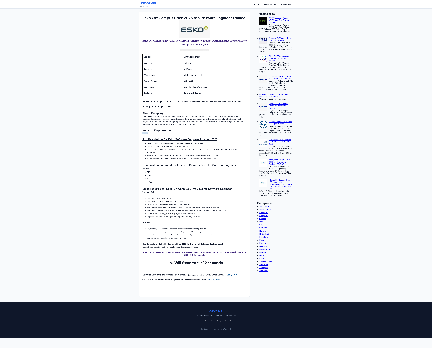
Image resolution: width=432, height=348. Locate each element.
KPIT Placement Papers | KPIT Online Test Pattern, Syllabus (279, 20)
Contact (228, 321)
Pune (261, 258)
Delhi (261, 221)
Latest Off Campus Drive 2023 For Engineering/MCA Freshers (273, 95)
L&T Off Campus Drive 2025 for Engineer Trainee (280, 122)
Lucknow (263, 246)
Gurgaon (263, 225)
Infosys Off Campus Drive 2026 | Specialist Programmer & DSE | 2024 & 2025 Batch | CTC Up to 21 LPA (280, 184)
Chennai (262, 218)
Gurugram (263, 228)
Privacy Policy (216, 321)
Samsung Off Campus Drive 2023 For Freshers (280, 39)
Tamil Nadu (263, 264)
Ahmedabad (264, 206)
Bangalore (263, 212)
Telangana (263, 267)
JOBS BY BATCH (269, 4)
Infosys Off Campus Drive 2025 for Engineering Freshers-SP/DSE (279, 162)
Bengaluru (263, 215)
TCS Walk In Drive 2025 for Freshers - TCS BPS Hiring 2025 (280, 141)
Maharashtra (264, 249)
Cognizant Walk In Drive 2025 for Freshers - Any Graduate (281, 77)
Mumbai (262, 252)
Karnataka (263, 237)
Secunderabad (265, 261)
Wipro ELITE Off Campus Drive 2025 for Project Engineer (279, 58)
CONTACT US (286, 4)
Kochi (261, 240)
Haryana (262, 231)
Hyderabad (264, 234)
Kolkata (262, 243)
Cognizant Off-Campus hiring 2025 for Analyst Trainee (278, 105)
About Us (204, 321)
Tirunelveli (263, 270)
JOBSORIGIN (148, 3)
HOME (256, 4)
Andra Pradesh (265, 209)
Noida (261, 255)
